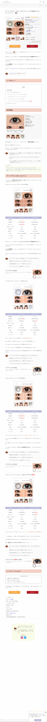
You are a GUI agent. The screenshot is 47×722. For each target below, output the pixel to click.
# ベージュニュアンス (19, 167)
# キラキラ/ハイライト (10, 169)
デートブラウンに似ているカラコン (14, 92)
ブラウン (35, 5)
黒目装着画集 (9, 90)
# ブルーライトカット (13, 170)
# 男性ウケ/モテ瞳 (25, 169)
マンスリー (29, 5)
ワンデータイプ (14, 68)
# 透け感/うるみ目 (32, 169)
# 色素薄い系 (27, 31)
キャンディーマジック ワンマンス (18, 5)
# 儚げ (7, 170)
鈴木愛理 (11, 599)
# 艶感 (16, 169)
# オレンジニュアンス (28, 167)
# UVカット (20, 170)
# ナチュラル (32, 31)
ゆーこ (15, 630)
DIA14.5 (40, 5)
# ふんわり (38, 169)
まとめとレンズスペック (11, 103)
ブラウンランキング (13, 73)
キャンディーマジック (6, 5)
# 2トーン (12, 167)
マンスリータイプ (14, 253)
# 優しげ (19, 169)
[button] (23, 26)
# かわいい (34, 167)
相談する (38, 720)
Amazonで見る (14, 46)
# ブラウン (8, 167)
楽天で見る (32, 46)
